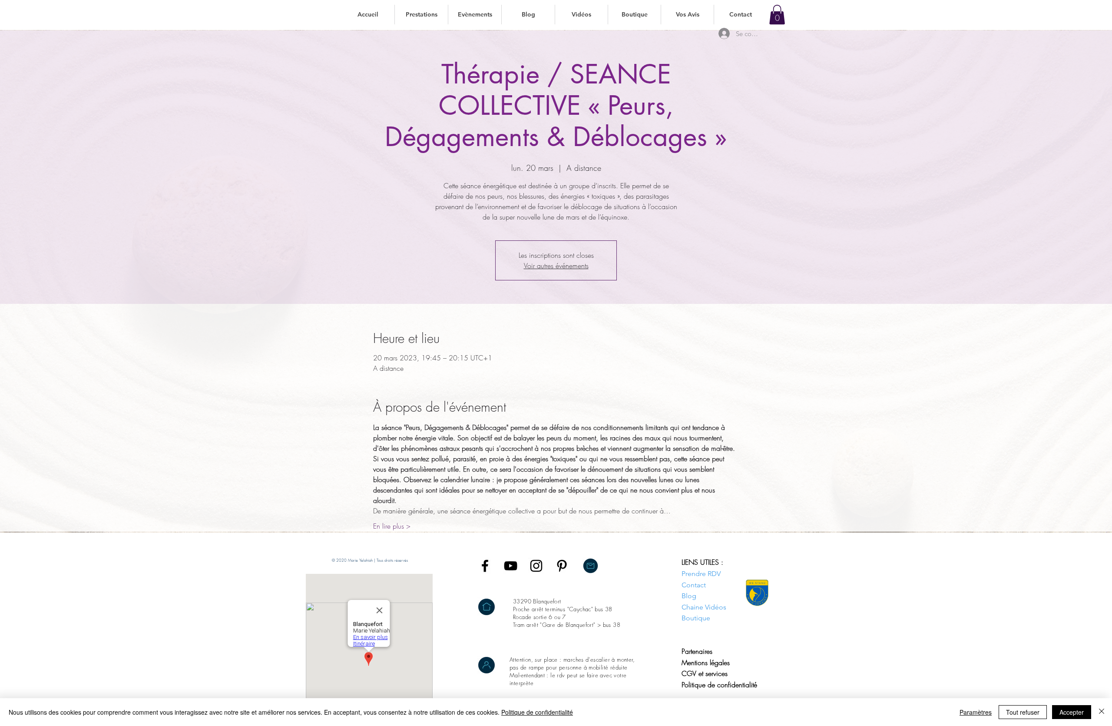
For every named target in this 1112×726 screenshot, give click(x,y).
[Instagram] (536, 566)
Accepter (1071, 712)
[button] (421, 14)
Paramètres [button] (976, 712)
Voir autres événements (556, 265)
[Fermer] (1101, 712)
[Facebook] (485, 566)
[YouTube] (511, 566)
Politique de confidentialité (537, 712)
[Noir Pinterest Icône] (562, 566)
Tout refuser (1022, 712)
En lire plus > (391, 526)
